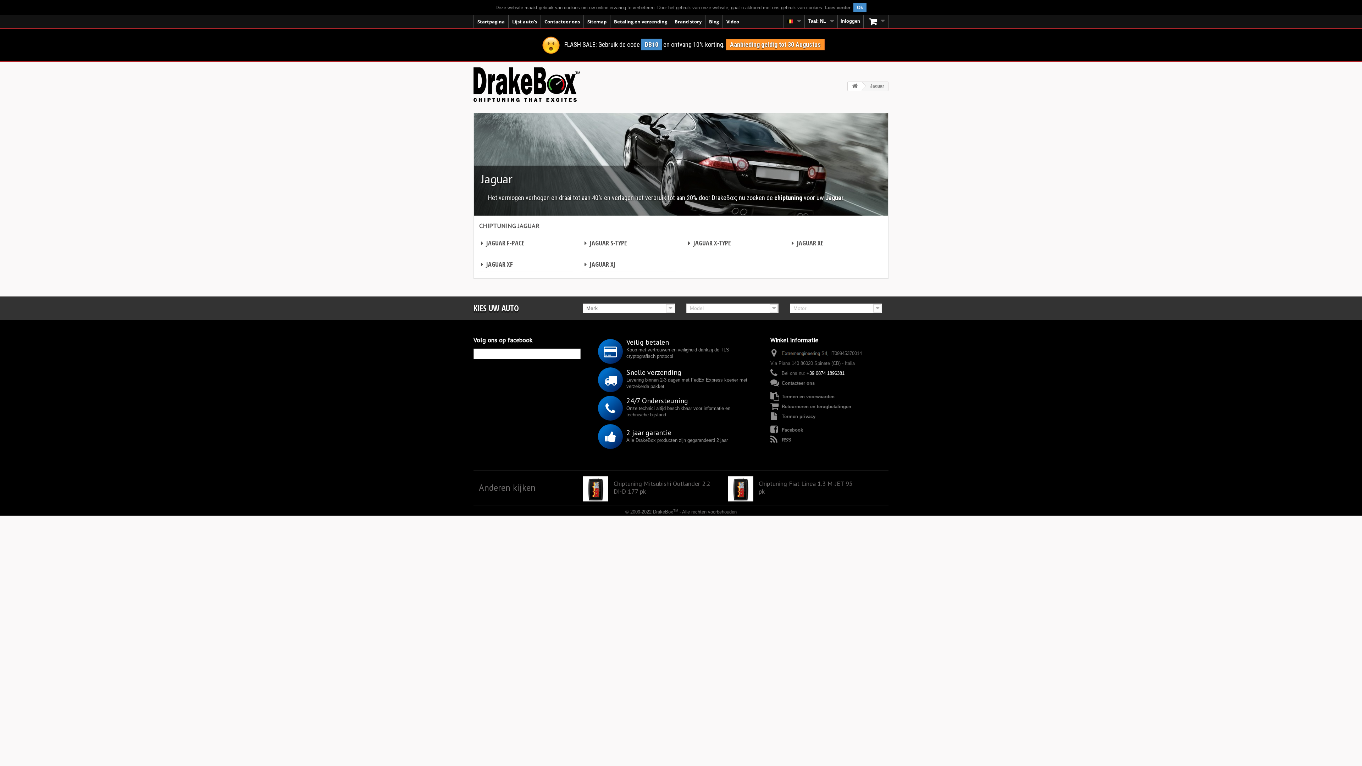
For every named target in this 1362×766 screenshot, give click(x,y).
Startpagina (491, 21)
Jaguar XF (497, 264)
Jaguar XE (808, 243)
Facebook (792, 430)
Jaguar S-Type (606, 243)
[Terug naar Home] (855, 86)
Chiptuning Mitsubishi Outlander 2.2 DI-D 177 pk (662, 487)
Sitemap (597, 21)
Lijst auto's (524, 21)
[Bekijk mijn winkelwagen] (876, 21)
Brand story (688, 21)
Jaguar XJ (600, 264)
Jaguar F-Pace (503, 243)
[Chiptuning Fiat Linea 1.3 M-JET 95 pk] (740, 489)
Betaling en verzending (640, 21)
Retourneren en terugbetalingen (816, 406)
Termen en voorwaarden (808, 396)
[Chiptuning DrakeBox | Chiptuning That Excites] (527, 84)
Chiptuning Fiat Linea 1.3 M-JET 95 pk (806, 487)
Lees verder (838, 7)
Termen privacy (798, 416)
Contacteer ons (562, 21)
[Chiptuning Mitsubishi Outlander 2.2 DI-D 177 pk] (595, 489)
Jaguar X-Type (709, 243)
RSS (786, 440)
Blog (714, 21)
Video (732, 21)
